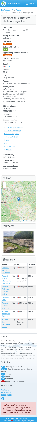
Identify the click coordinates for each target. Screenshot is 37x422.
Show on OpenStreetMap (14, 127)
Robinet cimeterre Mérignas (5, 305)
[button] (18, 199)
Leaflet (15, 221)
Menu (31, 3)
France (18, 10)
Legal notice (6, 392)
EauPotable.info (13, 3)
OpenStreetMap (23, 221)
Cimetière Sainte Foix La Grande (6, 270)
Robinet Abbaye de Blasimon (6, 313)
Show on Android (11, 137)
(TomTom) (10, 146)
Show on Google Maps (13, 131)
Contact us (5, 390)
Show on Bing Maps (12, 134)
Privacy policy (6, 395)
